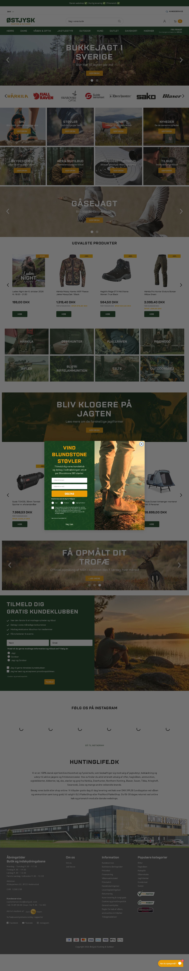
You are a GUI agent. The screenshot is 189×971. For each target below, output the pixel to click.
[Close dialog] (142, 444)
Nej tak (69, 524)
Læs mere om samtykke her (58, 518)
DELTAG (69, 493)
